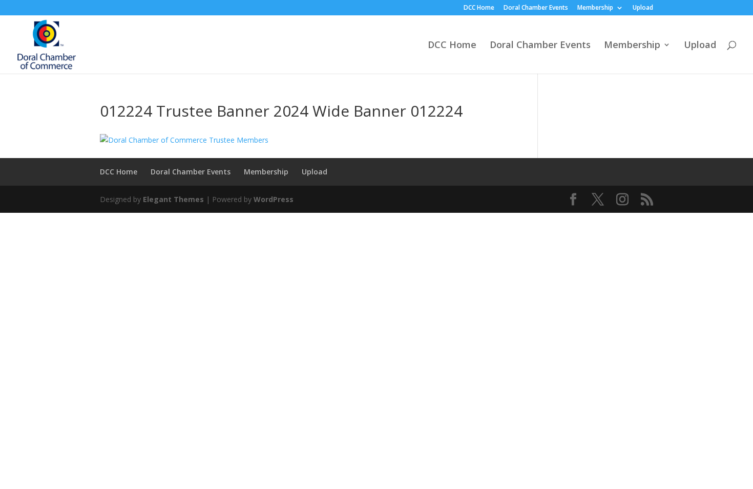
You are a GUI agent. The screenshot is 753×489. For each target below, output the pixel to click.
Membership (595, 8)
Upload (643, 8)
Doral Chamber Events (536, 8)
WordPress (274, 199)
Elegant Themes (173, 199)
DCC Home (479, 8)
